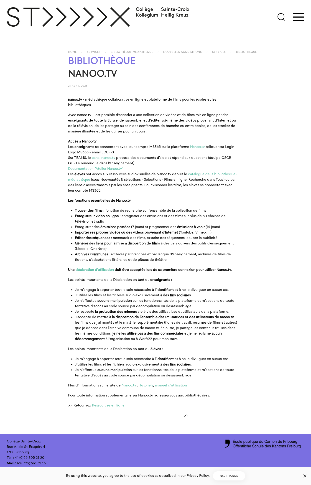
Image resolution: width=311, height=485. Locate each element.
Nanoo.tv (197, 147)
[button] (281, 17)
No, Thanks (229, 475)
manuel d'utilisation (171, 385)
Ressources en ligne (108, 405)
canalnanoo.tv (103, 158)
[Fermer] (304, 475)
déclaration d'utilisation (95, 270)
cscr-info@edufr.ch (30, 463)
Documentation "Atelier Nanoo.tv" (96, 169)
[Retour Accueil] (98, 17)
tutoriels (146, 385)
